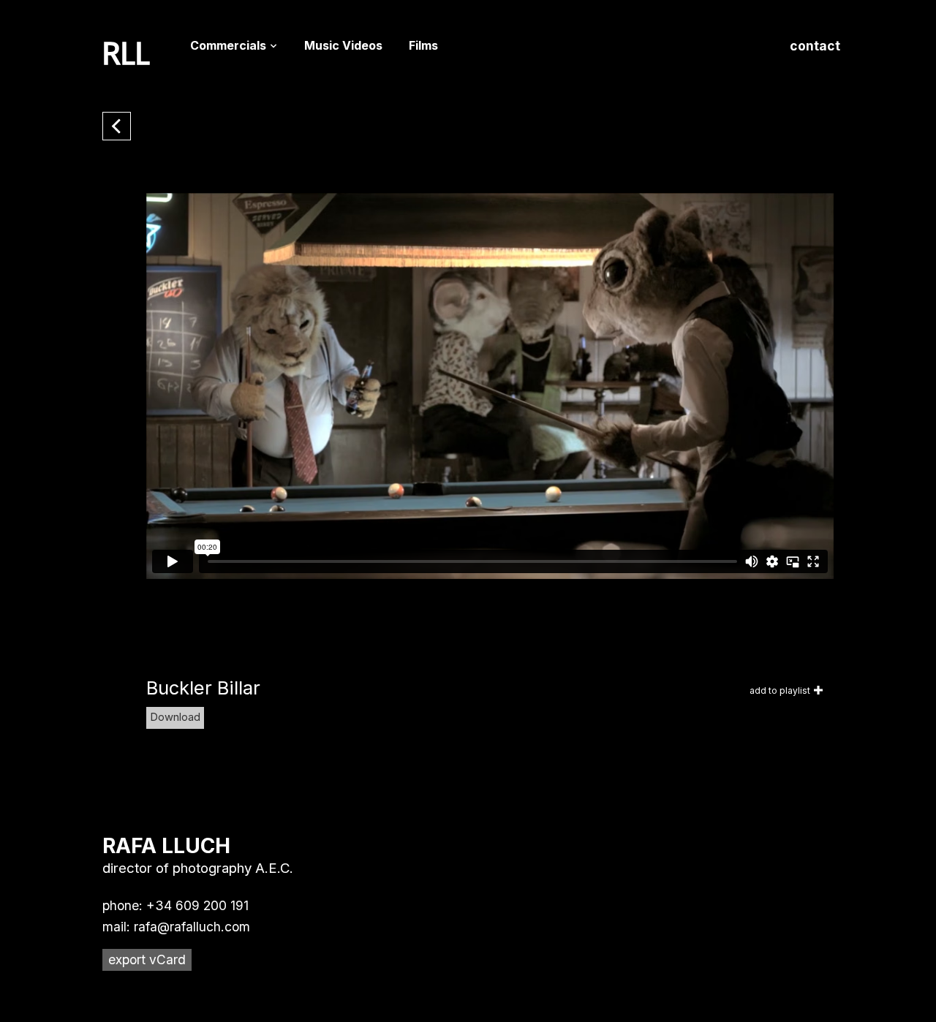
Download (175, 717)
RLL (126, 54)
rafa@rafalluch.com (192, 926)
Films (423, 45)
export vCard (147, 959)
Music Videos (343, 45)
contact (815, 45)
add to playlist (780, 690)
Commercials (228, 45)
